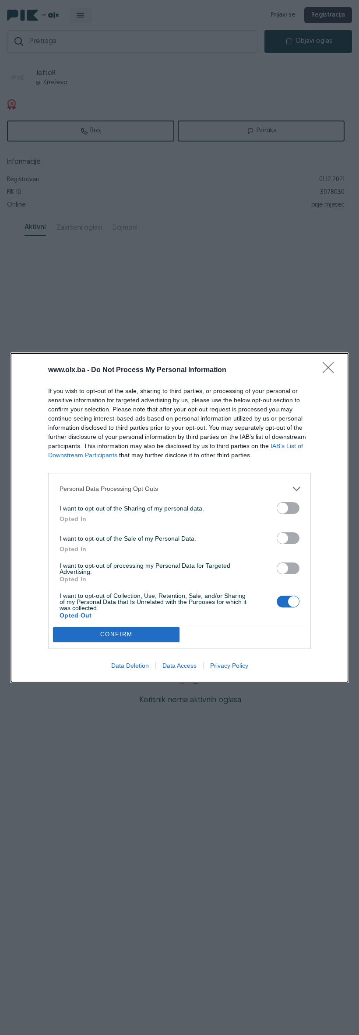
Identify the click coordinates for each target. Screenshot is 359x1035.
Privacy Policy (229, 665)
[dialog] (179, 517)
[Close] (331, 370)
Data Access (179, 665)
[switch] (288, 508)
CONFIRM (116, 634)
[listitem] (179, 488)
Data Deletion (130, 665)
